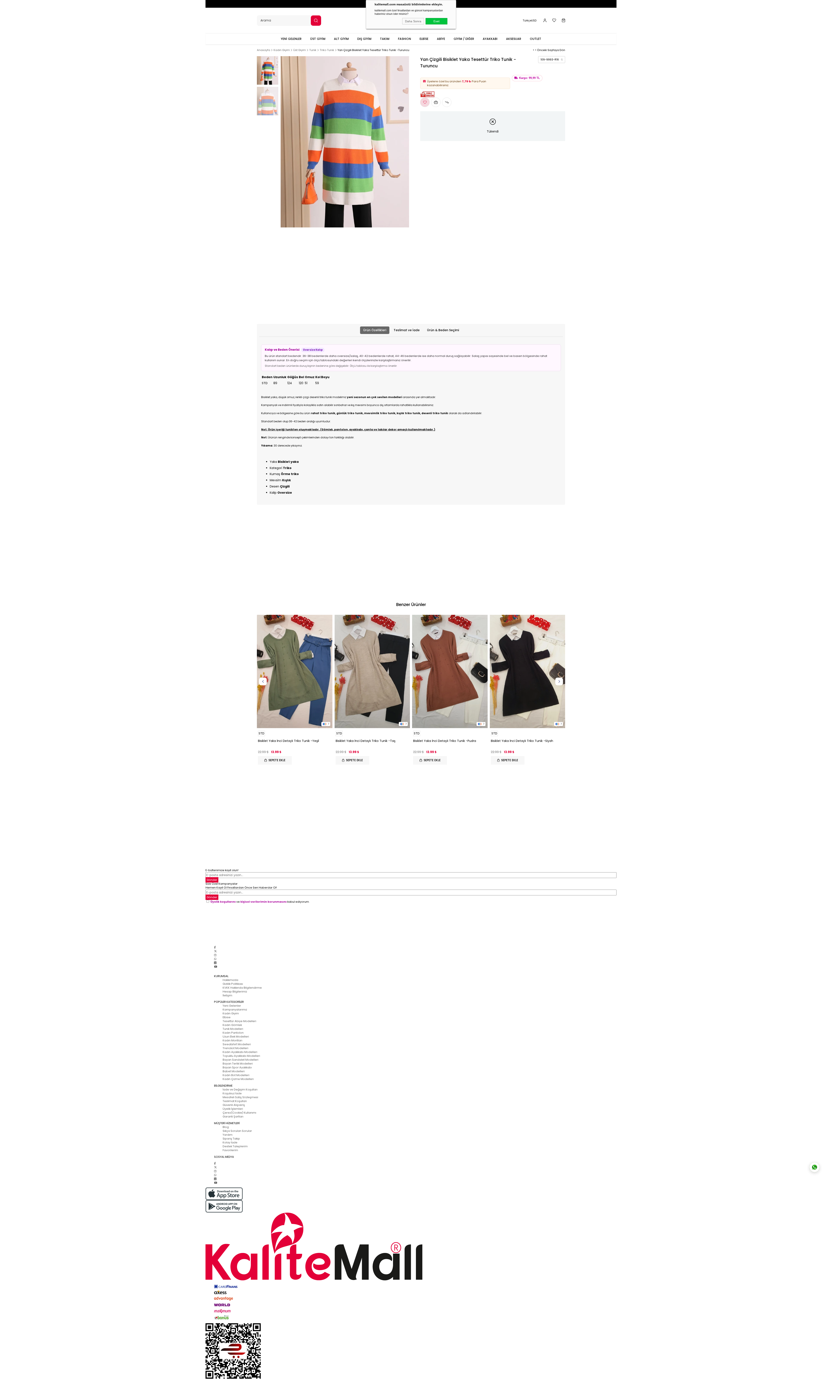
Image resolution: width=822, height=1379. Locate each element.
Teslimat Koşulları (235, 1101)
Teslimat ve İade (407, 330)
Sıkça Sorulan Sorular (237, 1131)
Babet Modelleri (234, 1071)
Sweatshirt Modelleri (237, 1044)
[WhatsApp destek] (814, 1167)
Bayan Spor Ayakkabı (237, 1067)
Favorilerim (230, 1150)
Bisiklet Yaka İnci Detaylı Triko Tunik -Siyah (522, 741)
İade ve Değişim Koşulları (240, 1089)
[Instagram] (215, 955)
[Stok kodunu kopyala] (562, 60)
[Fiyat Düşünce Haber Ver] (446, 102)
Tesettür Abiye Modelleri (239, 1021)
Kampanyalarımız (235, 1009)
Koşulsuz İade (232, 1093)
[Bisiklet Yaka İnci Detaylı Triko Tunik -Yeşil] (294, 671)
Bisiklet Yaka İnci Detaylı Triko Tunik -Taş (365, 741)
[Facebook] (215, 947)
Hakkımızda (230, 980)
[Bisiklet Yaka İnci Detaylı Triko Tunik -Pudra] (450, 671)
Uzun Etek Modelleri (236, 1036)
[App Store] (411, 1193)
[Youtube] (215, 966)
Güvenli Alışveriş (234, 1105)
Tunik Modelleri (233, 1029)
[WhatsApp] (215, 959)
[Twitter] (215, 951)
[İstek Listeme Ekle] (436, 102)
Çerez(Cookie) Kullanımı (239, 1112)
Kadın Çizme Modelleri (238, 1079)
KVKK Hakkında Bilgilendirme (242, 988)
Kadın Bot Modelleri (236, 1075)
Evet (436, 21)
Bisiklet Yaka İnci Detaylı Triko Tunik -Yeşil (288, 741)
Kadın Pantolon (233, 1033)
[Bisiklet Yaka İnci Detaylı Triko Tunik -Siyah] (527, 671)
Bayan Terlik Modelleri (238, 1063)
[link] (551, 59)
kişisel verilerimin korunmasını (263, 902)
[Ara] (316, 20)
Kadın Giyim (231, 1013)
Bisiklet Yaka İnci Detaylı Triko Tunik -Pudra (444, 741)
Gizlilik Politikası (233, 984)
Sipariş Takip (231, 1138)
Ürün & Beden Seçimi (443, 330)
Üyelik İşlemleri (233, 1109)
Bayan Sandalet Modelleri (240, 1060)
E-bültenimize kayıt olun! (222, 870)
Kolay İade (230, 1142)
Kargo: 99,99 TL (529, 78)
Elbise (227, 1017)
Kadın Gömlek (232, 1025)
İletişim (227, 995)
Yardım (227, 1135)
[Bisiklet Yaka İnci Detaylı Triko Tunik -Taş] (372, 671)
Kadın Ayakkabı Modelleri (240, 1052)
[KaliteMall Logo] (411, 1246)
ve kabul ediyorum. (260, 902)
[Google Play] (411, 1206)
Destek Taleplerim (235, 1146)
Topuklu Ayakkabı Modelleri (241, 1056)
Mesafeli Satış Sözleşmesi (240, 1097)
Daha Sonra (413, 21)
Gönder (212, 880)
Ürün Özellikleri (374, 330)
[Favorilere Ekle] (425, 102)
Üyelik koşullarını (223, 902)
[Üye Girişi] (545, 20)
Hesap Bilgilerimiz (235, 991)
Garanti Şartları (233, 1116)
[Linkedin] (215, 963)
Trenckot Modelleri (235, 1048)
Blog (226, 1127)
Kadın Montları (232, 1040)
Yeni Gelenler (232, 1006)
